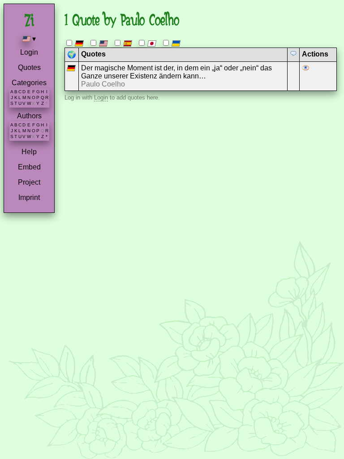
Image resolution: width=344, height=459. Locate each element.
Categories (29, 83)
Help (29, 152)
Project (29, 182)
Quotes (29, 67)
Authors (29, 116)
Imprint (29, 197)
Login (29, 52)
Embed (29, 167)
